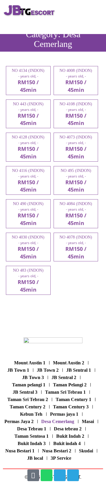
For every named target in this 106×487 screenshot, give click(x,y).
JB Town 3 (33, 377)
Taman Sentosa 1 (31, 436)
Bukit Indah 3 (32, 443)
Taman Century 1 (73, 399)
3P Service (61, 458)
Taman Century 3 (71, 406)
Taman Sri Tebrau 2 (27, 399)
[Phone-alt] (33, 475)
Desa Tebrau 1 (31, 428)
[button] (97, 11)
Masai (88, 421)
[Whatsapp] (46, 475)
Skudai (86, 450)
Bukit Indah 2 (70, 436)
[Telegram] (60, 475)
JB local (35, 458)
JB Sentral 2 (64, 377)
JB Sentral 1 (78, 370)
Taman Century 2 (27, 406)
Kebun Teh (31, 414)
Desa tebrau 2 (68, 428)
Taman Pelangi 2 (70, 384)
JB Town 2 (48, 370)
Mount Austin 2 (68, 362)
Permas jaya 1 (64, 414)
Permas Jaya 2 (19, 421)
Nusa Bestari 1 (19, 450)
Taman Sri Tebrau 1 (65, 392)
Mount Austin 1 (29, 362)
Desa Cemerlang (57, 421)
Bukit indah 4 (67, 443)
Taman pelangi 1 (28, 384)
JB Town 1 (18, 370)
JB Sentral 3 (25, 392)
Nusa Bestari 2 (56, 450)
